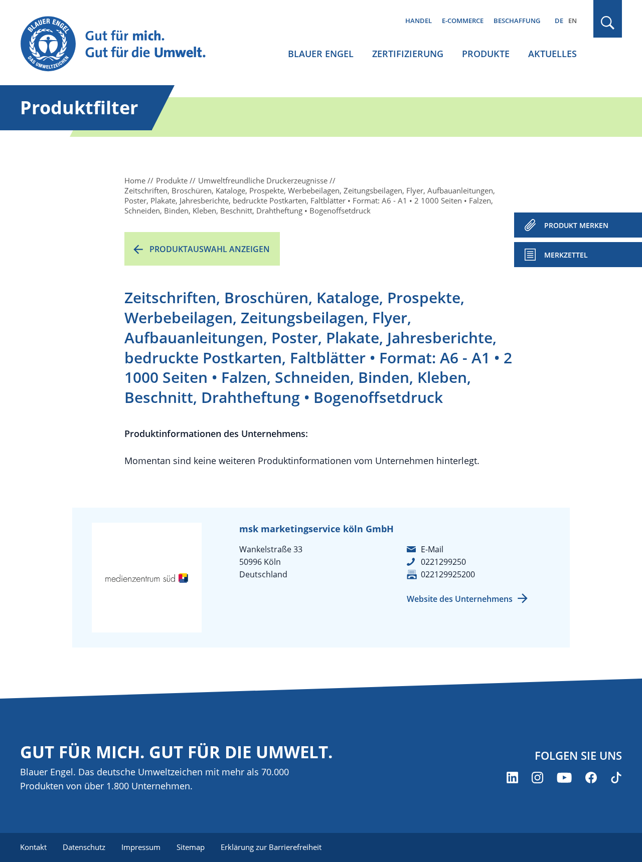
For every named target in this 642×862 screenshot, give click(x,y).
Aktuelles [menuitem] (552, 54)
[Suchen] (608, 23)
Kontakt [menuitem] (33, 847)
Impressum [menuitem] (140, 847)
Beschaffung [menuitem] (517, 20)
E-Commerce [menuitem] (463, 20)
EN (572, 20)
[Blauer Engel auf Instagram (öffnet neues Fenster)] (537, 777)
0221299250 (443, 561)
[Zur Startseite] (122, 44)
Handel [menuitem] (418, 20)
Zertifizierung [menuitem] (407, 54)
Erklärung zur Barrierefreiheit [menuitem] (271, 847)
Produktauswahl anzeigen (209, 249)
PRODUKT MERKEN (576, 225)
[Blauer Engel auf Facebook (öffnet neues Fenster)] (591, 777)
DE (559, 20)
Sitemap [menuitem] (191, 847)
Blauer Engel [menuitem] (321, 54)
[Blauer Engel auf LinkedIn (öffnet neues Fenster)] (512, 777)
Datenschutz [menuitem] (84, 847)
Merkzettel (566, 255)
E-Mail (432, 549)
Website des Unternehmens (460, 598)
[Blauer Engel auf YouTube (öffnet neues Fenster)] (564, 777)
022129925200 (448, 574)
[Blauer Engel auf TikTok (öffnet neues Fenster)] (616, 777)
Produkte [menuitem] (486, 54)
